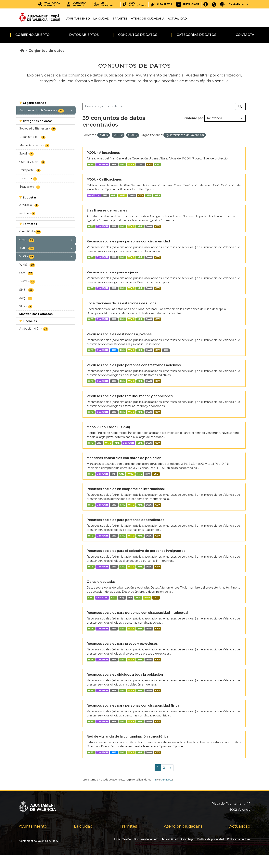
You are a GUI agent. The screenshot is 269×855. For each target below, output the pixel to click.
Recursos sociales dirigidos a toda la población (125, 674)
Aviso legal (187, 839)
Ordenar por (193, 118)
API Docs (166, 779)
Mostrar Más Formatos (36, 314)
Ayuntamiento (78, 18)
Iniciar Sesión (122, 839)
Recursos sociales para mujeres (112, 272)
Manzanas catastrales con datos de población (124, 458)
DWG (141, 164)
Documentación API (146, 839)
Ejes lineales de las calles (107, 210)
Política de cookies (238, 839)
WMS (131, 164)
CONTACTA (245, 35)
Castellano (236, 4)
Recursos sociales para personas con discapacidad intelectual (137, 613)
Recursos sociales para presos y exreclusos (122, 643)
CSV (149, 164)
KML (157, 164)
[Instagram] (222, 4)
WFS (90, 164)
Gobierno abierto (32, 35)
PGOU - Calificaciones (104, 179)
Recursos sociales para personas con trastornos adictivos (134, 365)
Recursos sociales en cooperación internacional (126, 489)
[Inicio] (22, 50)
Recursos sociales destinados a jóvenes (119, 334)
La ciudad (101, 18)
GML (122, 164)
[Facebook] (205, 4)
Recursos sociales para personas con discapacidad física (133, 705)
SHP (113, 350)
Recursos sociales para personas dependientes (125, 520)
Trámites (120, 18)
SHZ (113, 164)
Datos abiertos (84, 35)
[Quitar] (107, 135)
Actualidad (177, 18)
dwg (147, 474)
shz (113, 474)
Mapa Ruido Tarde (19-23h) (108, 427)
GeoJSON (102, 164)
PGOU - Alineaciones (103, 153)
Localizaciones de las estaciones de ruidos (121, 303)
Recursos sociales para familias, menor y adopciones (130, 396)
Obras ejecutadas (101, 582)
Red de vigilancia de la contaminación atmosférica (128, 736)
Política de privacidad (210, 839)
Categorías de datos (196, 35)
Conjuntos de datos (137, 35)
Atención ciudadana (147, 18)
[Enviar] (240, 106)
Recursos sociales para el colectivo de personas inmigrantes (136, 551)
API (154, 779)
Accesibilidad (169, 839)
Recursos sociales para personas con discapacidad (128, 241)
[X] (214, 4)
